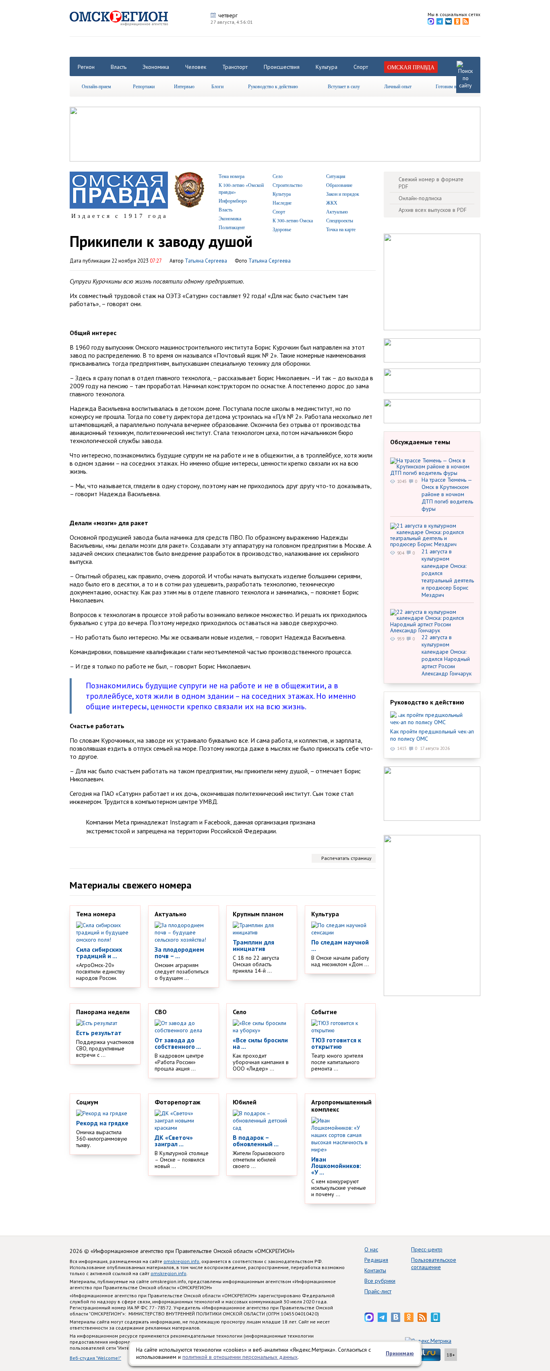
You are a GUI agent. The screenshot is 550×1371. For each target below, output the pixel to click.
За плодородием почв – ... (179, 952)
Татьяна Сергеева (269, 260)
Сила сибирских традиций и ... (99, 952)
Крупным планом (258, 914)
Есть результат (99, 1033)
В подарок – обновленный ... (256, 1140)
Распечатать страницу (346, 858)
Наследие (282, 202)
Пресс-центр (426, 1249)
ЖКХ (331, 202)
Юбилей (244, 1102)
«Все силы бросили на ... (260, 1043)
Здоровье (282, 229)
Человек (195, 66)
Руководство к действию (273, 86)
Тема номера (231, 176)
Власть (118, 66)
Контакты (375, 1270)
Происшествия (282, 66)
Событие (324, 1012)
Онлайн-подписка (420, 198)
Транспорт (235, 66)
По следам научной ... (340, 945)
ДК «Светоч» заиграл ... (174, 1140)
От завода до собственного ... (178, 1043)
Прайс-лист (377, 1291)
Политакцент (232, 227)
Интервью (184, 86)
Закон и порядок (342, 194)
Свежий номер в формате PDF (431, 183)
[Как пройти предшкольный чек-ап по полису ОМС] (432, 718)
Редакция (376, 1259)
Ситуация (335, 176)
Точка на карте (341, 229)
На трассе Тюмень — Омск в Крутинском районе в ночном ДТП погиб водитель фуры (447, 494)
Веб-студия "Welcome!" (95, 1358)
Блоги (217, 86)
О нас (371, 1249)
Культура (326, 66)
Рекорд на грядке (102, 1123)
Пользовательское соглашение (433, 1263)
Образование (339, 185)
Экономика (156, 66)
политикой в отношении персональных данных (240, 1357)
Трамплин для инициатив (253, 945)
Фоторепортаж (178, 1102)
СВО (161, 1012)
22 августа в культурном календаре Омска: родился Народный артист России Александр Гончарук (446, 655)
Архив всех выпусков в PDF (433, 209)
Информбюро (233, 200)
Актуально (337, 211)
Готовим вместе (452, 86)
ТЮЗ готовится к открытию (336, 1043)
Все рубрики (379, 1280)
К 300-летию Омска (293, 220)
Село (278, 176)
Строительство (287, 185)
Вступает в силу (344, 86)
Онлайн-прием (96, 86)
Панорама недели (103, 1012)
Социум (87, 1102)
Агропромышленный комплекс (341, 1105)
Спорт (361, 66)
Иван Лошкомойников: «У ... (336, 1165)
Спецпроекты (339, 220)
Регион (86, 66)
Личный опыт (397, 86)
